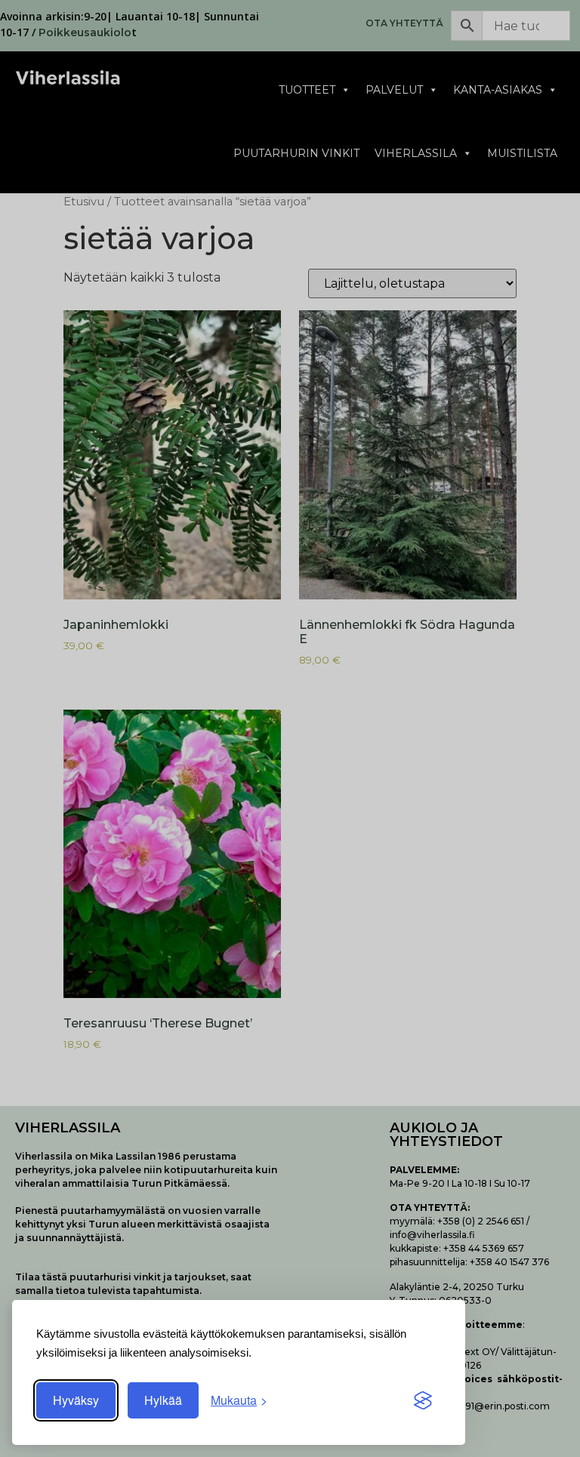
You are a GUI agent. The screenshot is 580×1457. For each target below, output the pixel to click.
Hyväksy (76, 1400)
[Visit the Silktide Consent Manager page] (423, 1400)
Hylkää (163, 1400)
